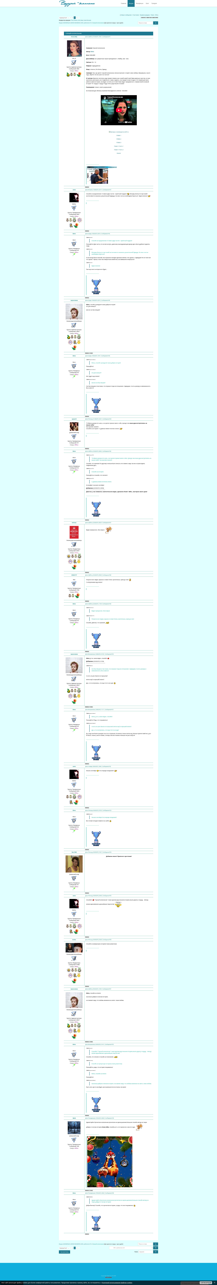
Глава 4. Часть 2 (118, 149)
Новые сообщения (126, 15)
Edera (92, 51)
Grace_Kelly (74, 36)
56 (110, 939)
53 (110, 810)
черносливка (74, 300)
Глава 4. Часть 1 (118, 146)
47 (110, 522)
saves (74, 189)
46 (110, 451)
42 (109, 233)
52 (110, 766)
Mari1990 (74, 852)
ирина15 (74, 419)
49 (110, 604)
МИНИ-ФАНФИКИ (75, 23)
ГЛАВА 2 (118, 139)
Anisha (74, 939)
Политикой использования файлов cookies (117, 1283)
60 (113, 1193)
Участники (136, 15)
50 (113, 654)
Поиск (152, 15)
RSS (156, 15)
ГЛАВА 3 (118, 142)
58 (113, 1044)
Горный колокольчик (98, 23)
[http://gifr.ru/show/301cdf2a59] (119, 132)
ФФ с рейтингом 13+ (86, 23)
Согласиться (206, 1282)
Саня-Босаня (87, 20)
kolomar (74, 522)
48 (110, 575)
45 (110, 419)
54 (110, 852)
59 (113, 1118)
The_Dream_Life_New (77, 20)
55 (110, 895)
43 (109, 300)
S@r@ (74, 1118)
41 (110, 189)
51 (113, 709)
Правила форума (145, 15)
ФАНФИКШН (66, 23)
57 (110, 989)
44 (109, 356)
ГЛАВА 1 (118, 135)
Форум (60, 23)
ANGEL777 (74, 575)
